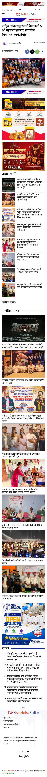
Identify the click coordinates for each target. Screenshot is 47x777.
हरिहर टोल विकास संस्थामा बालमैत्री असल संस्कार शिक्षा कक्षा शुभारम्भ (28, 257)
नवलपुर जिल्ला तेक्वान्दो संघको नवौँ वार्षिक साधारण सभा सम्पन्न (29, 286)
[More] (42, 51)
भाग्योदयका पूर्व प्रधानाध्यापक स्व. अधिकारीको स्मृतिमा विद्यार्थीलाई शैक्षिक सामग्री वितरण (28, 243)
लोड (23, 708)
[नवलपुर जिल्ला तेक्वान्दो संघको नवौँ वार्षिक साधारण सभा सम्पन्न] (8, 290)
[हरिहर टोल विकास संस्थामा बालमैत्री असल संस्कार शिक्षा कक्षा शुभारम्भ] (8, 260)
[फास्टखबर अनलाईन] (5, 43)
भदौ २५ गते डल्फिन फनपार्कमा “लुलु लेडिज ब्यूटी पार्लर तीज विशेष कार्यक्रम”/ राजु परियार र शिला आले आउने (29, 213)
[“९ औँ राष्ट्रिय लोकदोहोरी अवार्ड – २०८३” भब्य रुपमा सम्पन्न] (8, 275)
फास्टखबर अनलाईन (15, 43)
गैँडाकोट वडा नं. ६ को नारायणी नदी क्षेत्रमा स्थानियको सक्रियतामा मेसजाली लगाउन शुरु (24, 656)
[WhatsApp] (37, 51)
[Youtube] (28, 752)
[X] (39, 10)
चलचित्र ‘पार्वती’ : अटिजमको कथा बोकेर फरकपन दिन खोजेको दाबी (28, 197)
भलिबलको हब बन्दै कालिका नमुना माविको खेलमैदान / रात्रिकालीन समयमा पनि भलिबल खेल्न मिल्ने (24, 679)
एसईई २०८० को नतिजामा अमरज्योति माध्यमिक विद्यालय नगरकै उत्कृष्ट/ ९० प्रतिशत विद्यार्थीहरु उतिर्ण (23, 668)
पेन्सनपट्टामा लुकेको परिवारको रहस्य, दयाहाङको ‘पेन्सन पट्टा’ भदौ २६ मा (29, 227)
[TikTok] (22, 752)
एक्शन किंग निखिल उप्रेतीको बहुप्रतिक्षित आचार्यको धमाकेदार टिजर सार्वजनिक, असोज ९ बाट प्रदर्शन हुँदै (29, 183)
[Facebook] (32, 10)
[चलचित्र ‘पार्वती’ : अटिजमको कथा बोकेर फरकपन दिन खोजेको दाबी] (8, 200)
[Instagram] (35, 10)
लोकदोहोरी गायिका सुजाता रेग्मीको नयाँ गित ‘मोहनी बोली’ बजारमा (24, 700)
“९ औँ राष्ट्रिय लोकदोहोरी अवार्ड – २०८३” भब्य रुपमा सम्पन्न (29, 271)
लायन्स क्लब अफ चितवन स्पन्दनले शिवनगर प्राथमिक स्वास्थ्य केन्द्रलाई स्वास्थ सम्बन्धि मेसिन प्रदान (22, 690)
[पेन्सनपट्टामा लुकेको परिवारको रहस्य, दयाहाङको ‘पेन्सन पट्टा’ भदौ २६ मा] (8, 230)
